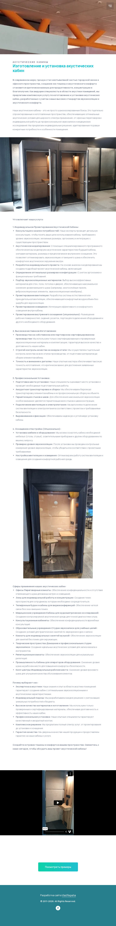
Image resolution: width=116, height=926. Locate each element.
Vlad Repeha (69, 895)
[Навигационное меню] (110, 6)
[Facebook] (58, 909)
